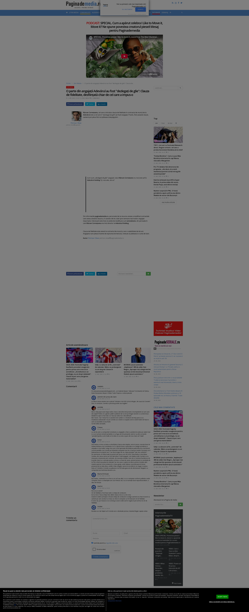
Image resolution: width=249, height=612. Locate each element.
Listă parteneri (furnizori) (114, 601)
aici (15, 604)
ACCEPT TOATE (222, 597)
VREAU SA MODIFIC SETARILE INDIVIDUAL (222, 602)
